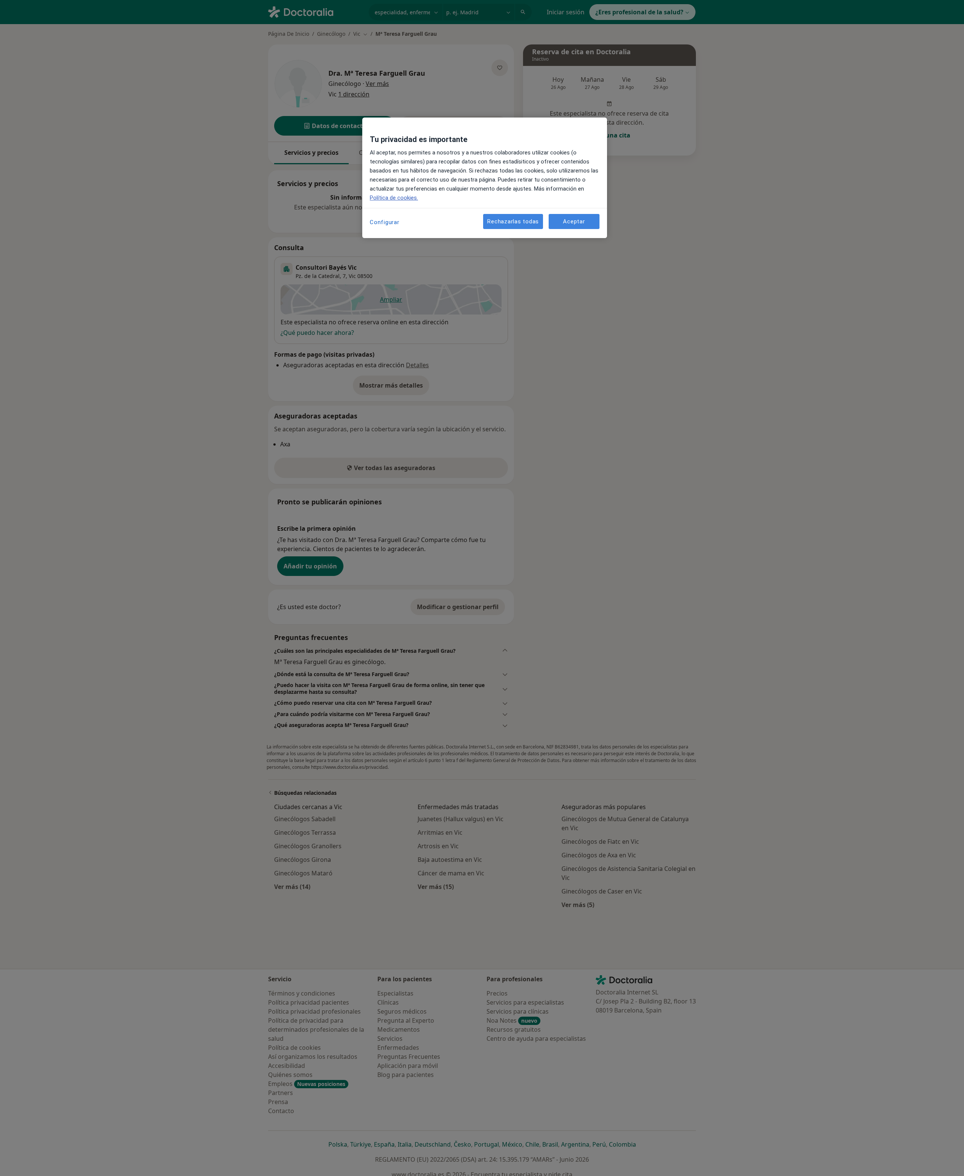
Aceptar (574, 221)
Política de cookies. (394, 197)
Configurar (385, 222)
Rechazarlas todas (513, 221)
